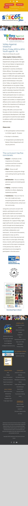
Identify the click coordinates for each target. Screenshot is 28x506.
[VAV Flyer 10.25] (14, 283)
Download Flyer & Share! (14, 310)
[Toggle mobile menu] (25, 22)
